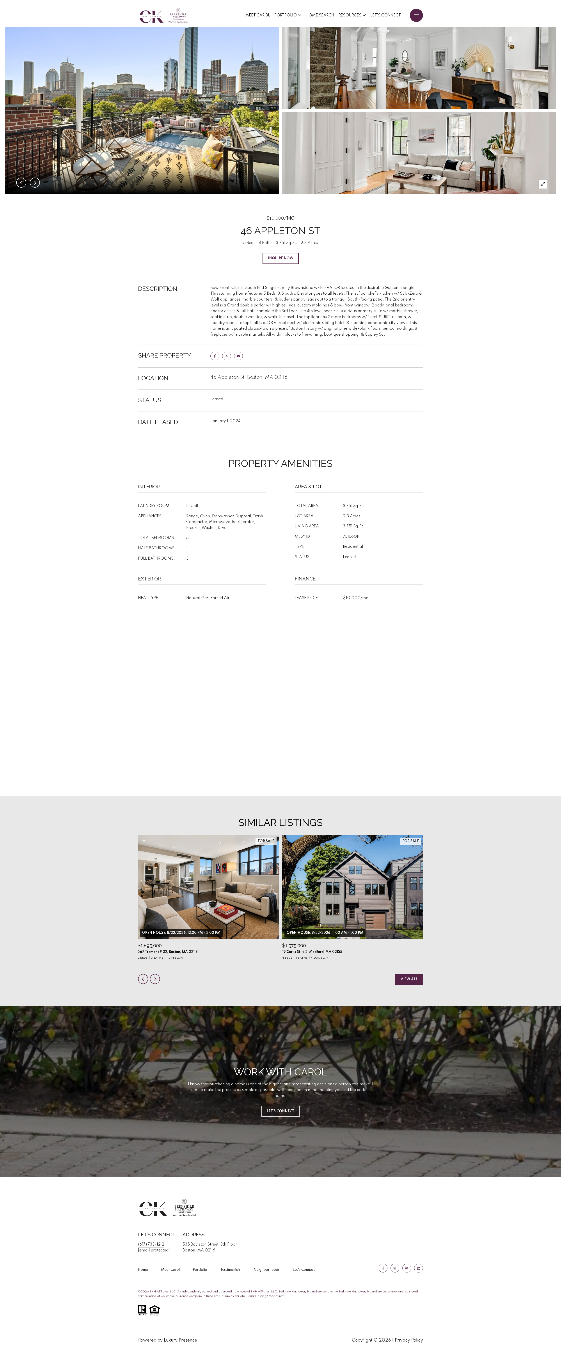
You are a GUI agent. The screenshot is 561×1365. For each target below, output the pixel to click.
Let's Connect (304, 1270)
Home (143, 1270)
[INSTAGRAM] (395, 1268)
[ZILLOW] (418, 1268)
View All (409, 979)
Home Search (320, 15)
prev (143, 979)
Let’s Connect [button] (280, 1111)
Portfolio (285, 15)
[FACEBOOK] (383, 1268)
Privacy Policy (409, 1340)
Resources (350, 15)
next (155, 979)
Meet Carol (257, 15)
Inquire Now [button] (280, 258)
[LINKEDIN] (406, 1268)
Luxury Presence (180, 1340)
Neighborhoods (267, 1270)
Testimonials (230, 1270)
